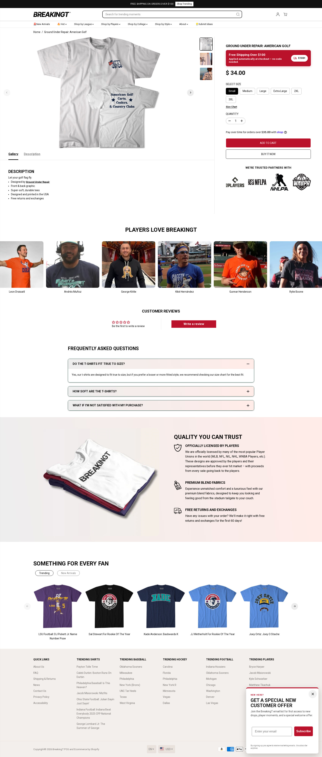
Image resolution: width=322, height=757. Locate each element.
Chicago (211, 684)
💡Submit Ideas (204, 24)
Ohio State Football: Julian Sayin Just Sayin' (95, 701)
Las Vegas (212, 703)
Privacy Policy (41, 696)
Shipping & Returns (44, 678)
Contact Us (39, 690)
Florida (167, 672)
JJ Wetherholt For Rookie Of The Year (212, 634)
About (183, 24)
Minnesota (169, 690)
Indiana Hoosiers (215, 666)
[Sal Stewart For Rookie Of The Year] (109, 606)
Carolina (168, 666)
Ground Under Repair (38, 182)
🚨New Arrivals (41, 24)
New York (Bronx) (130, 684)
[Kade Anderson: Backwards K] (161, 606)
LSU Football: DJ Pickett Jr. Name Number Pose (58, 636)
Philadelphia (127, 678)
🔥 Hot (61, 24)
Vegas (166, 696)
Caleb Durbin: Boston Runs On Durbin (94, 674)
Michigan (211, 678)
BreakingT (58, 749)
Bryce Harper (256, 666)
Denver (210, 696)
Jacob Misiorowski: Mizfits (92, 693)
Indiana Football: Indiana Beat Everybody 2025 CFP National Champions (94, 713)
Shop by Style (162, 24)
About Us (38, 666)
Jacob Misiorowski (260, 672)
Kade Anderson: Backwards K (161, 634)
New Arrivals (68, 573)
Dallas (166, 703)
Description (32, 154)
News (36, 684)
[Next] (190, 92)
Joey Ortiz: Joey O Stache (264, 634)
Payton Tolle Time (87, 666)
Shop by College (137, 24)
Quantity (232, 113)
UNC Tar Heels (128, 690)
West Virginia (127, 703)
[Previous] (7, 92)
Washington (213, 690)
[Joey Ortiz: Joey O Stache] (264, 606)
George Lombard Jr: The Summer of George (91, 725)
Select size (233, 83)
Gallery (13, 154)
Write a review (194, 324)
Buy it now (268, 153)
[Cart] (285, 14)
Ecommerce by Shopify (86, 749)
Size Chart (231, 107)
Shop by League (83, 24)
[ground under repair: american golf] (98, 92)
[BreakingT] (52, 14)
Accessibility (40, 703)
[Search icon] (238, 14)
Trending (44, 573)
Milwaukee (126, 672)
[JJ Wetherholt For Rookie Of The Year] (213, 606)
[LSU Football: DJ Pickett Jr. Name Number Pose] (58, 606)
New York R (169, 684)
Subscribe (303, 731)
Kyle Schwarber (258, 678)
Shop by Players (110, 24)
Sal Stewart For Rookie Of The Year (109, 634)
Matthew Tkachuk (259, 684)
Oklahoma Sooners (131, 666)
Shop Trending (184, 4)
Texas (123, 696)
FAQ (35, 672)
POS (66, 749)
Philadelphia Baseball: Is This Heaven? (93, 685)
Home (36, 32)
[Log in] (277, 14)
